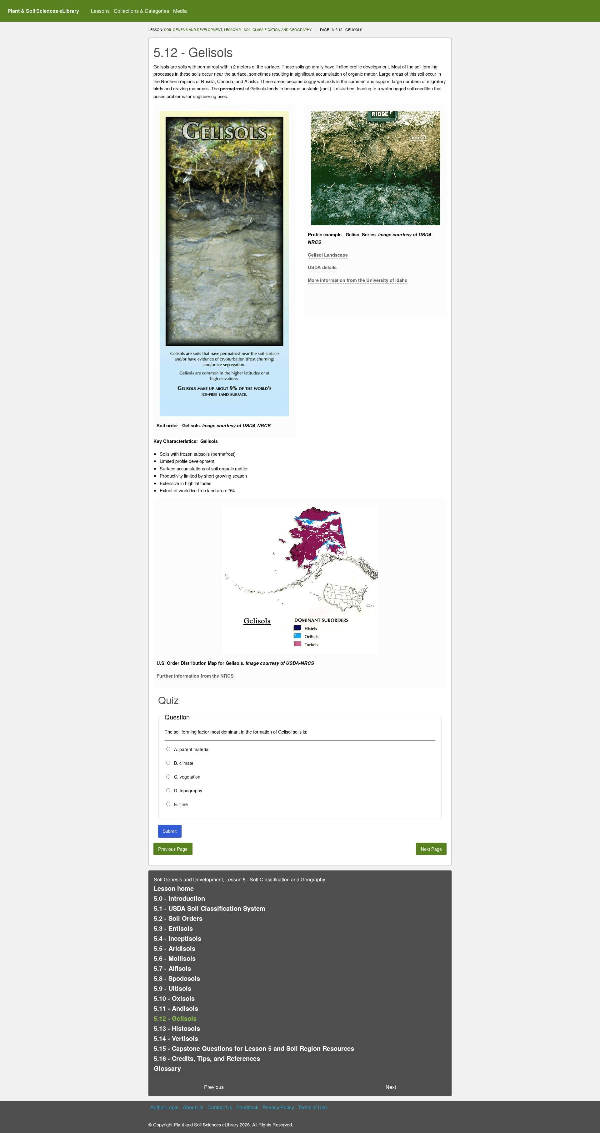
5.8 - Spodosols (177, 978)
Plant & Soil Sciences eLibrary (43, 10)
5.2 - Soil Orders (178, 918)
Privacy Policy (278, 1107)
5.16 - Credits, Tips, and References (207, 1058)
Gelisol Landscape (328, 255)
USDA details (322, 267)
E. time (180, 804)
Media (180, 10)
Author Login (164, 1107)
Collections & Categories (141, 10)
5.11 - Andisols (176, 1008)
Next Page (431, 848)
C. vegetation (186, 777)
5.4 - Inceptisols (177, 938)
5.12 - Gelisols (175, 1018)
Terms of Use (312, 1107)
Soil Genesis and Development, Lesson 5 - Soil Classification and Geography (238, 29)
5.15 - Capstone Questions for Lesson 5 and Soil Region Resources (254, 1048)
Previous (214, 1086)
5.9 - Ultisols (172, 988)
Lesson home (174, 888)
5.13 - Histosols (177, 1028)
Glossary (167, 1068)
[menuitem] (100, 11)
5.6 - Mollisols (175, 958)
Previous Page (173, 848)
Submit (170, 831)
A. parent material (191, 749)
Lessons (100, 10)
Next (391, 1086)
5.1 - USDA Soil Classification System (209, 908)
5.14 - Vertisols (176, 1038)
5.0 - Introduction (179, 898)
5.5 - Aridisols (174, 948)
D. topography (187, 790)
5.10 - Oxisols (174, 998)
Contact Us (220, 1107)
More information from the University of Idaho (358, 280)
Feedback (247, 1107)
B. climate (183, 763)
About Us (193, 1107)
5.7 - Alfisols (172, 968)
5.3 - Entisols (173, 928)
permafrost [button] (232, 88)
